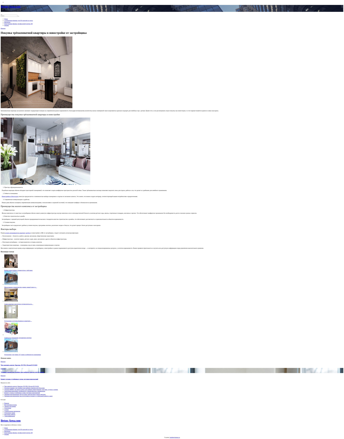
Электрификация (9, 416)
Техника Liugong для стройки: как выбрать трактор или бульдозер (22, 372)
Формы (6, 25)
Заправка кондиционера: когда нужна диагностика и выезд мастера (25, 394)
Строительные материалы (12, 411)
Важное (3, 28)
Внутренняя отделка (10, 405)
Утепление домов (9, 413)
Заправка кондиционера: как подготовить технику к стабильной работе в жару (28, 396)
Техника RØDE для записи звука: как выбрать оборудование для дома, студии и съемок (31, 389)
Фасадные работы (9, 414)
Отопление (7, 408)
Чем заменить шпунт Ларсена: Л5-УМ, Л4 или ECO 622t (19, 365)
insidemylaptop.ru (175, 437)
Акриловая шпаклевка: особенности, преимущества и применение (24, 391)
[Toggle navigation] (1, 14)
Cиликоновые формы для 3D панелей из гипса (18, 20)
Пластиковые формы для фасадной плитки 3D (18, 24)
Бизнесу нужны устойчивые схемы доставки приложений (19, 379)
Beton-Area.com (11, 6)
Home (6, 19)
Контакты (7, 22)
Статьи (6, 409)
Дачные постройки (10, 406)
